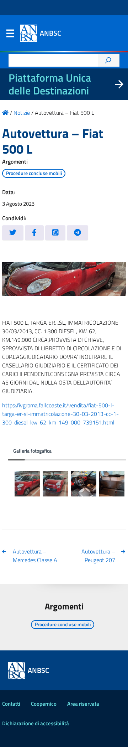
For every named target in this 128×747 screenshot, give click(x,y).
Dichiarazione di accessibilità (35, 723)
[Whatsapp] (55, 233)
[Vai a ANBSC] (5, 112)
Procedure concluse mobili (34, 173)
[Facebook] (34, 233)
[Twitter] (12, 233)
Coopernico (44, 704)
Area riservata (83, 704)
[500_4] (112, 484)
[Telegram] (77, 233)
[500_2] (55, 484)
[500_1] (27, 484)
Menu (10, 35)
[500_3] (84, 484)
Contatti (11, 704)
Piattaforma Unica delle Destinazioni (50, 84)
